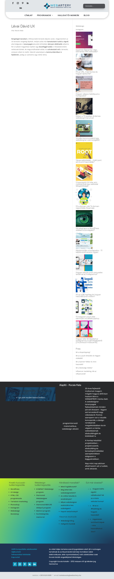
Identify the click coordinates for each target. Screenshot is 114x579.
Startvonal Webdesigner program (41, 498)
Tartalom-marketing (19, 501)
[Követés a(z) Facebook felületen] (13, 3)
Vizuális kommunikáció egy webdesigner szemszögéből (88, 139)
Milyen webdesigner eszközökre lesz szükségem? (69, 505)
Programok (44, 15)
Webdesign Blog (67, 521)
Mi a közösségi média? (84, 368)
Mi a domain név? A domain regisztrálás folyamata (87, 207)
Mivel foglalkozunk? (69, 487)
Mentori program (43, 511)
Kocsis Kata (19, 30)
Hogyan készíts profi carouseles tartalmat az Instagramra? (89, 273)
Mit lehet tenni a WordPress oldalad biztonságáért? (87, 229)
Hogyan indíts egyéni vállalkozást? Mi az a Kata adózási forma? (97, 495)
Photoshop (15, 505)
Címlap (28, 15)
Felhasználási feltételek (21, 554)
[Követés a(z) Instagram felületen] (18, 3)
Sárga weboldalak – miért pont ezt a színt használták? (88, 161)
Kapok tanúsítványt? (69, 511)
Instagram (15, 508)
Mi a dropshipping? (83, 352)
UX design (15, 492)
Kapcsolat (15, 557)
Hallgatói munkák (68, 15)
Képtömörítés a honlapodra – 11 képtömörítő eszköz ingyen (89, 251)
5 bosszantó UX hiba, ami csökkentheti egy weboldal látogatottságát (87, 184)
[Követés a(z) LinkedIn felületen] (28, 3)
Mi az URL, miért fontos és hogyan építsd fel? (87, 73)
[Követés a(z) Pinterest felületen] (23, 3)
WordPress (15, 489)
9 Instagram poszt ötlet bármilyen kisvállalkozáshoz (87, 318)
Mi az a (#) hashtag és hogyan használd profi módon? (88, 295)
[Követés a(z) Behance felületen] (21, 8)
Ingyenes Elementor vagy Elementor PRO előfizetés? (87, 51)
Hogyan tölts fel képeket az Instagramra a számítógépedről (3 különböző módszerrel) (89, 340)
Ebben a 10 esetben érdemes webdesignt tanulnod (88, 117)
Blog (87, 15)
